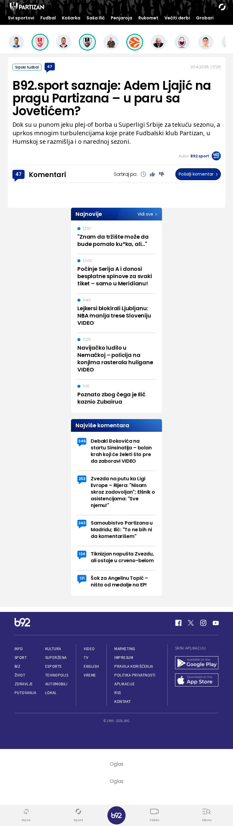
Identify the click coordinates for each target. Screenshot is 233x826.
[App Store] (197, 680)
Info (19, 648)
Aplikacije (124, 684)
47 (49, 66)
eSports (53, 666)
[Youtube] (216, 623)
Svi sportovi (21, 18)
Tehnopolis (56, 675)
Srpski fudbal (27, 67)
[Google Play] (197, 663)
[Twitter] (191, 623)
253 (82, 478)
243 (82, 522)
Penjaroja (121, 18)
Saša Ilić (95, 18)
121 (82, 578)
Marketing (124, 648)
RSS (117, 692)
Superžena (56, 657)
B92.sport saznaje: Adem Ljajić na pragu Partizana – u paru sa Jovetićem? (111, 98)
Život (20, 675)
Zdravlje (24, 684)
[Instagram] (203, 623)
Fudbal (48, 18)
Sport (21, 657)
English (91, 666)
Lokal (51, 692)
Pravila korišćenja (133, 666)
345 (82, 441)
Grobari (205, 18)
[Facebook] (178, 623)
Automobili (56, 684)
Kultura (53, 648)
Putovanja (25, 692)
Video (89, 648)
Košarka (71, 18)
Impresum (123, 657)
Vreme (90, 675)
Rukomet (148, 18)
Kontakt (122, 701)
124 (82, 553)
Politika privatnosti (135, 675)
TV (86, 657)
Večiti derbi (177, 18)
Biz (18, 666)
